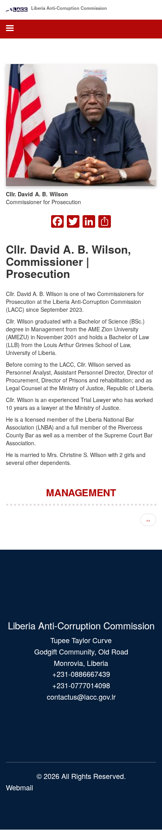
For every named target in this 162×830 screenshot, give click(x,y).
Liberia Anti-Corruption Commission (69, 8)
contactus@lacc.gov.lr (81, 696)
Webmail (19, 787)
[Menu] (9, 29)
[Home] (17, 7)
